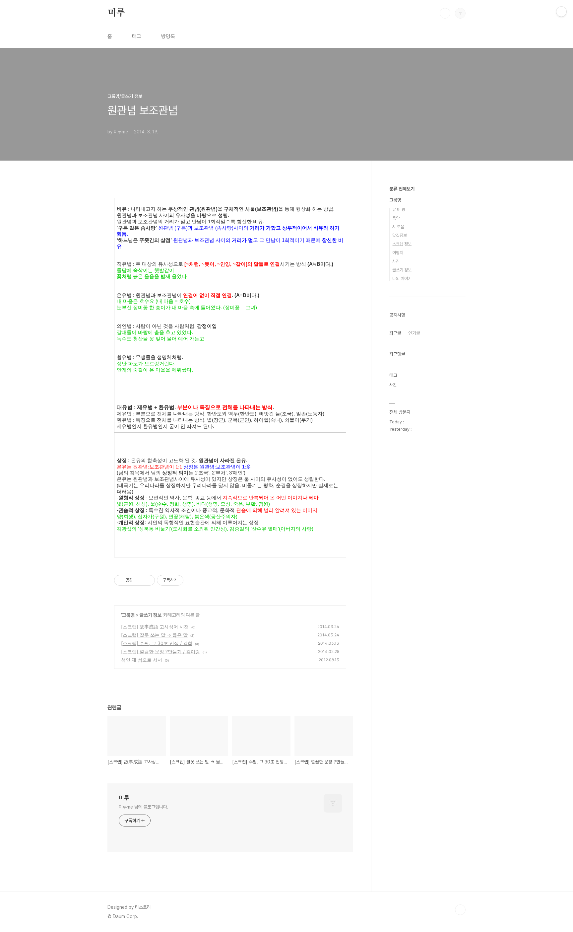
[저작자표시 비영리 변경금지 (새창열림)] (192, 580)
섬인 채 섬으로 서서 (141, 660)
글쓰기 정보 (150, 614)
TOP (460, 909)
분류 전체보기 (401, 188)
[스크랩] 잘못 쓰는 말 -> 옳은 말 (154, 635)
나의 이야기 (402, 278)
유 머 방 (398, 209)
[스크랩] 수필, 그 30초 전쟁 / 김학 (156, 643)
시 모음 (398, 226)
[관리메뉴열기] (561, 12)
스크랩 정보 (402, 244)
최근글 (395, 333)
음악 (396, 218)
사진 (396, 261)
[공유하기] (139, 580)
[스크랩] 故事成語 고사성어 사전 (155, 626)
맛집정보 (399, 235)
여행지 (397, 252)
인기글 (414, 333)
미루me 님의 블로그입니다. (143, 807)
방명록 (168, 36)
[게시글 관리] (147, 580)
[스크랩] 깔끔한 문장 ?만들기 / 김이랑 (160, 651)
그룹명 (128, 614)
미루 (116, 13)
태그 (136, 36)
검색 (445, 13)
